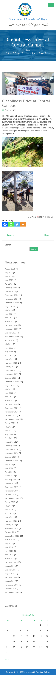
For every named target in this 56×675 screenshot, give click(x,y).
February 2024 (11, 325)
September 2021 (12, 419)
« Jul (7, 659)
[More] (23, 224)
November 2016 (11, 585)
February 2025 (11, 287)
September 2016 (12, 592)
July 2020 (9, 464)
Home (28, 50)
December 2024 (11, 295)
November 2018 (11, 528)
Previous (11, 235)
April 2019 (9, 513)
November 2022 (11, 374)
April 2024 (9, 318)
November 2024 (11, 299)
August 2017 (10, 573)
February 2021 (11, 445)
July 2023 (9, 344)
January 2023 (10, 366)
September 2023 (12, 336)
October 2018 (10, 532)
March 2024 (10, 321)
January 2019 (10, 524)
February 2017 (11, 577)
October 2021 (10, 415)
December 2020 (11, 449)
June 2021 (9, 430)
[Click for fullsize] (28, 83)
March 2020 (10, 476)
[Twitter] (17, 224)
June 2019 (9, 509)
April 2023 (9, 355)
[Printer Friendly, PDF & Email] (41, 217)
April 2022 (9, 397)
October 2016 (10, 588)
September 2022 (12, 381)
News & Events (14, 53)
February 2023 (11, 363)
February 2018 (11, 562)
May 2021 (9, 434)
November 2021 (11, 412)
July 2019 (9, 506)
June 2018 (9, 547)
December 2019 (11, 487)
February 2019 (11, 521)
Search (8, 244)
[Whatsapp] (11, 224)
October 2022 (10, 378)
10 (7, 636)
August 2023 (10, 340)
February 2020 (11, 479)
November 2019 (11, 491)
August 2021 (10, 423)
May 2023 (9, 351)
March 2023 (10, 359)
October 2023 (10, 333)
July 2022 (9, 389)
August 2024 (10, 306)
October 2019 (10, 494)
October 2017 (10, 570)
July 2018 (9, 543)
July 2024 (9, 310)
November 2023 (11, 329)
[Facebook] (5, 224)
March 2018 (10, 558)
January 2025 (10, 291)
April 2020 (9, 472)
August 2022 (10, 385)
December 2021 (11, 408)
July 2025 (9, 276)
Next (46, 235)
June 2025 (9, 280)
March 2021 (10, 442)
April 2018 (9, 555)
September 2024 (12, 302)
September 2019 (12, 498)
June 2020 (9, 468)
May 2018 (9, 551)
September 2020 (12, 460)
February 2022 (11, 404)
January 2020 (10, 483)
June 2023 (9, 348)
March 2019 (10, 517)
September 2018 (12, 536)
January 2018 (10, 566)
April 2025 (9, 284)
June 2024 (9, 314)
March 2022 (10, 400)
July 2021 (9, 427)
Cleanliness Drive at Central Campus (26, 103)
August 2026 (10, 269)
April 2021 (9, 438)
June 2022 (9, 393)
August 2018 (10, 539)
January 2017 (10, 581)
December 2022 (11, 370)
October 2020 (10, 457)
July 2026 (9, 272)
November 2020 (11, 453)
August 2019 (10, 502)
